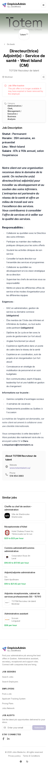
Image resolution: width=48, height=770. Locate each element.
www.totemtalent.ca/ (20, 468)
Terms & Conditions (31, 756)
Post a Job (7, 694)
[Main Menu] (43, 5)
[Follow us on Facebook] (3, 738)
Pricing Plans (7, 703)
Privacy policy (14, 756)
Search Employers (10, 682)
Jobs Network (8, 708)
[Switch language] (21, 761)
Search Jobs (7, 677)
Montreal (9, 77)
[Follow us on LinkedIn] (8, 738)
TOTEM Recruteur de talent (24, 70)
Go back (11, 44)
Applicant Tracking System (13, 699)
